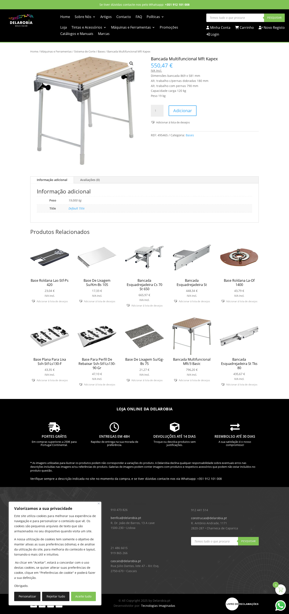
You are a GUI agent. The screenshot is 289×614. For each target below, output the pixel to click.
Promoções (169, 28)
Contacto (123, 17)
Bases (101, 51)
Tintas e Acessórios (87, 28)
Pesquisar (274, 17)
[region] (55, 553)
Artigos (106, 17)
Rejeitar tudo (56, 596)
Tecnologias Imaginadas (158, 606)
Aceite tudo (83, 596)
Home (65, 17)
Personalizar (27, 596)
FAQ (139, 17)
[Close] (99, 503)
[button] (131, 63)
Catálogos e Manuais (76, 34)
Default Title (77, 208)
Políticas (153, 17)
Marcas (104, 34)
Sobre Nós (83, 17)
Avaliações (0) (90, 180)
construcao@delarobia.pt (209, 518)
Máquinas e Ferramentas (131, 28)
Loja (63, 28)
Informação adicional (52, 180)
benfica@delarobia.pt (126, 518)
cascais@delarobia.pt (126, 561)
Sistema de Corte (84, 51)
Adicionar (182, 110)
